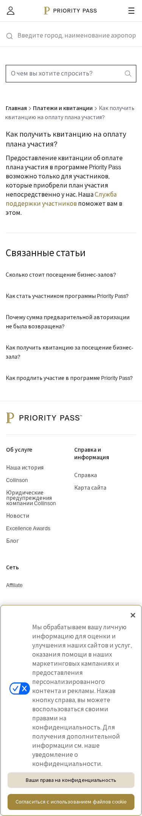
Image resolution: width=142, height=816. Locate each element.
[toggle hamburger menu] (131, 10)
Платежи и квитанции (63, 108)
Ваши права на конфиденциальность (71, 780)
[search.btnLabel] (128, 73)
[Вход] (10, 10)
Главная (16, 108)
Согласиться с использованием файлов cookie (71, 801)
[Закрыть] (133, 615)
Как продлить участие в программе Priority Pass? (69, 378)
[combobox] (71, 73)
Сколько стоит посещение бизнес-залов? (61, 275)
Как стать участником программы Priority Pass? (67, 296)
